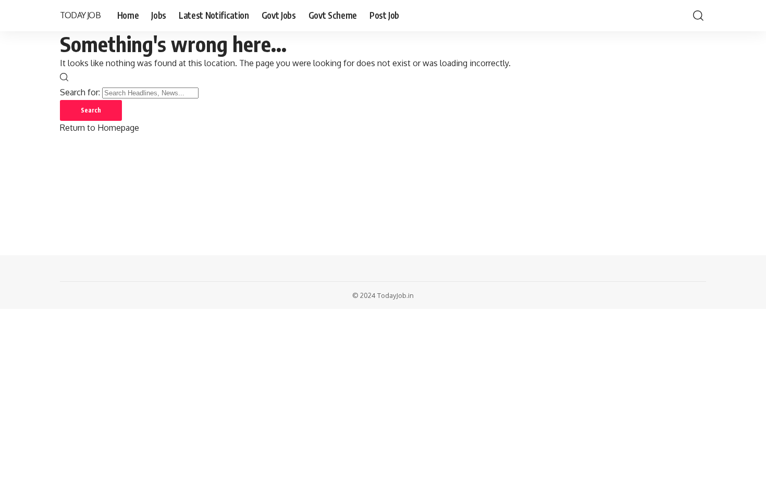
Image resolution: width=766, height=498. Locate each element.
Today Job (80, 15)
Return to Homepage (99, 127)
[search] (698, 15)
